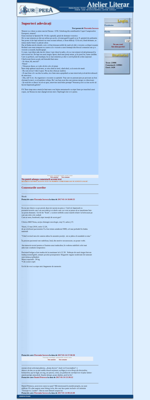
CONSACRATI (110, 8)
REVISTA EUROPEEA (93, 10)
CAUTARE (119, 8)
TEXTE (83, 8)
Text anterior (54, 177)
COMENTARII (92, 8)
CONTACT (112, 10)
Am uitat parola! (118, 47)
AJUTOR (105, 10)
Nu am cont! (118, 44)
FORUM (77, 10)
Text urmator (65, 177)
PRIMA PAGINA (74, 8)
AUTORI (101, 8)
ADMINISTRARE (25, 396)
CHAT (83, 10)
